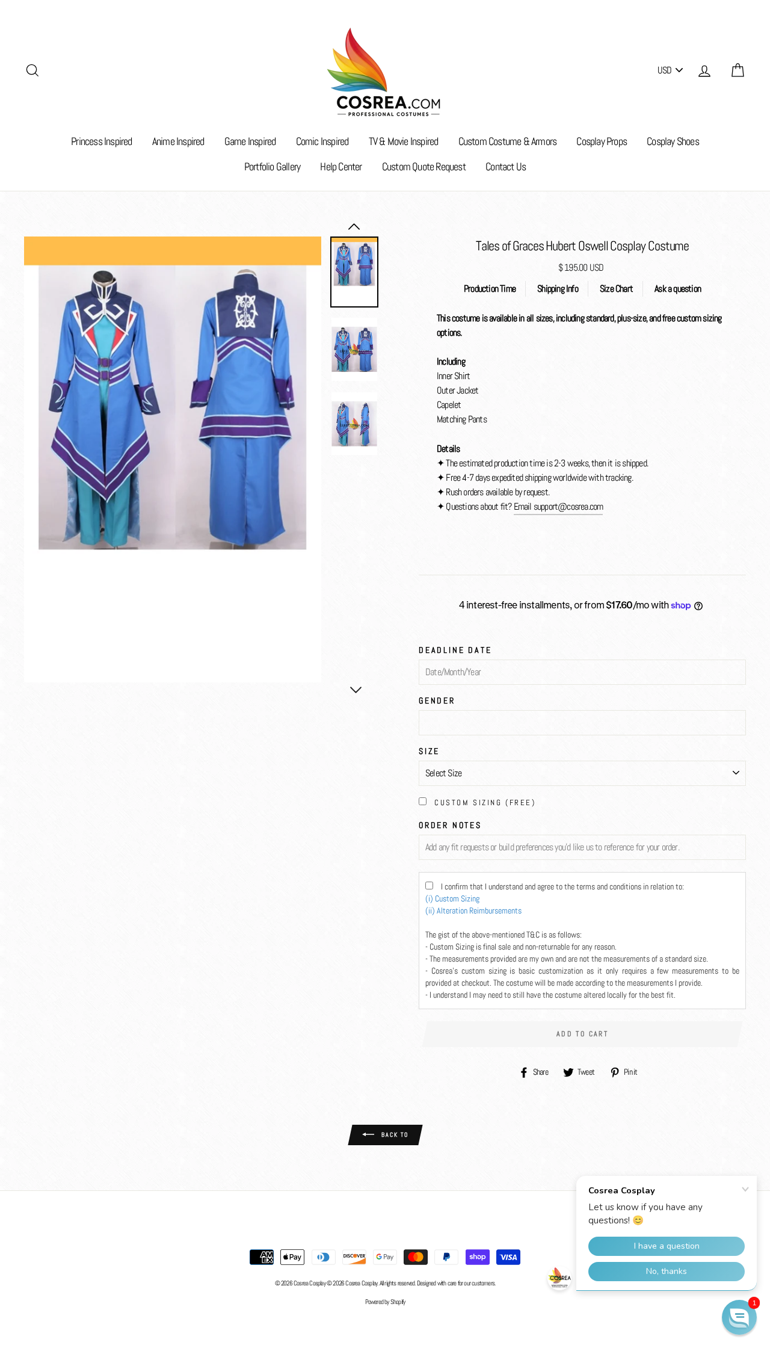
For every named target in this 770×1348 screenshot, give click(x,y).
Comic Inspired (322, 141)
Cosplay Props (601, 141)
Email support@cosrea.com (558, 506)
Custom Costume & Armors (507, 141)
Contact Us (505, 166)
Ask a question (677, 288)
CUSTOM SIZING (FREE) (484, 802)
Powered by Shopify (385, 1301)
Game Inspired (250, 141)
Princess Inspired (101, 141)
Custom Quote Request (424, 166)
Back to (393, 1134)
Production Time (490, 288)
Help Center (341, 166)
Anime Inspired (178, 141)
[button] (739, 1317)
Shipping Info (557, 288)
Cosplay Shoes (673, 141)
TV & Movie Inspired (404, 141)
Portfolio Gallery (272, 166)
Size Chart (616, 288)
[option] (172, 459)
